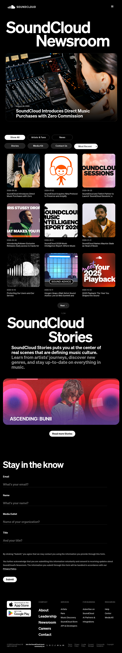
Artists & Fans (38, 137)
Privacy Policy (9, 569)
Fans (63, 613)
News (62, 137)
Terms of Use (70, 645)
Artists (64, 609)
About (44, 610)
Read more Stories (62, 434)
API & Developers (69, 625)
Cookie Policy (83, 645)
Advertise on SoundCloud (89, 611)
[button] (112, 6)
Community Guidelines (100, 645)
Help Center (108, 611)
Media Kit (38, 146)
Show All (14, 137)
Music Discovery (68, 617)
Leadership (48, 616)
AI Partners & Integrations (89, 619)
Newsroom (47, 622)
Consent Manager (91, 645)
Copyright (110, 644)
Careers (45, 628)
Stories (15, 146)
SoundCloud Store (69, 621)
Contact (45, 634)
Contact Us (61, 146)
